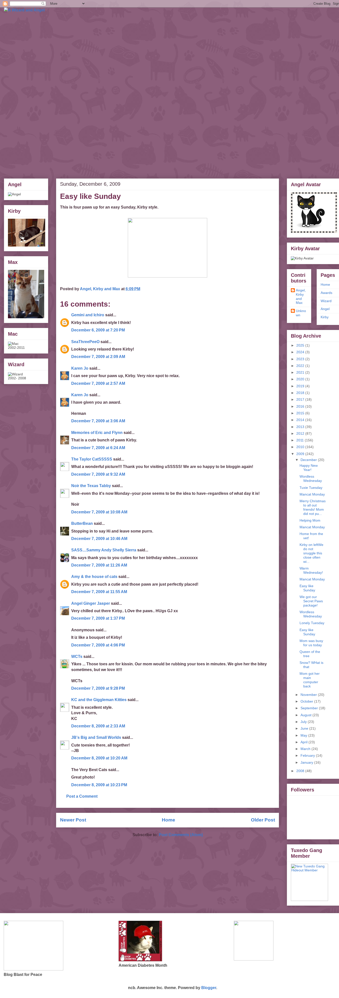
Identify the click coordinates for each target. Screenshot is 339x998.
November (309, 695)
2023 (300, 359)
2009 (300, 454)
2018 (300, 393)
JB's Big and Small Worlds (96, 737)
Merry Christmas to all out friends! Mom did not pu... (313, 507)
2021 (300, 372)
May (304, 735)
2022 (300, 366)
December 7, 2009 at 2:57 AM (98, 383)
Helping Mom (310, 520)
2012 (300, 433)
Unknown (301, 313)
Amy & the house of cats (94, 576)
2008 (300, 771)
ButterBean (82, 523)
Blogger (208, 988)
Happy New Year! (309, 467)
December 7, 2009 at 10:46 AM (99, 538)
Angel (325, 309)
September (310, 708)
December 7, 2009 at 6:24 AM (98, 448)
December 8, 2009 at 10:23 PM (99, 785)
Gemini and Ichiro (87, 315)
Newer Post (73, 819)
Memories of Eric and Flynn (97, 432)
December (309, 460)
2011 (300, 440)
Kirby (325, 317)
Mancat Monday (312, 494)
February (308, 755)
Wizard (326, 301)
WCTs (76, 656)
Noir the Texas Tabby (91, 486)
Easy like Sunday (307, 588)
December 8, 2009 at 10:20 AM (99, 758)
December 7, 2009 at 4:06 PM (98, 645)
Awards (326, 293)
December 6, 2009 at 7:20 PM (98, 330)
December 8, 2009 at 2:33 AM (98, 726)
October (307, 701)
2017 (300, 399)
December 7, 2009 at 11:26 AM (99, 565)
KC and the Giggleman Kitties (99, 700)
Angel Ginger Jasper (90, 603)
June (305, 728)
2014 (300, 420)
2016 (300, 406)
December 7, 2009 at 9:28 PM (98, 688)
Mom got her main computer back (310, 680)
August (306, 715)
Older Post (263, 819)
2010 (300, 447)
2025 (300, 345)
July (304, 722)
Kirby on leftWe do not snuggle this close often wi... (311, 553)
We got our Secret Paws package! (311, 601)
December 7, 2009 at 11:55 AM (99, 592)
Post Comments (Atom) (181, 835)
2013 (300, 427)
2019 (300, 386)
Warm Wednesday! (311, 570)
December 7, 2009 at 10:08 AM (99, 512)
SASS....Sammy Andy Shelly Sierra (103, 550)
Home (168, 819)
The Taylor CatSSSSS (91, 459)
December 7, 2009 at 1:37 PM (98, 618)
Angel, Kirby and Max (301, 296)
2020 (300, 379)
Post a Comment (82, 796)
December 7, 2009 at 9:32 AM (98, 474)
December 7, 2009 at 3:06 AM (98, 421)
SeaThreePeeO (85, 342)
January (307, 762)
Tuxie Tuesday (311, 488)
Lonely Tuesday (312, 623)
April (304, 742)
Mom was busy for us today (311, 643)
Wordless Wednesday (311, 478)
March (306, 749)
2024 (300, 352)
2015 (300, 413)
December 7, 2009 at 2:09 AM (98, 357)
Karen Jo (79, 368)
